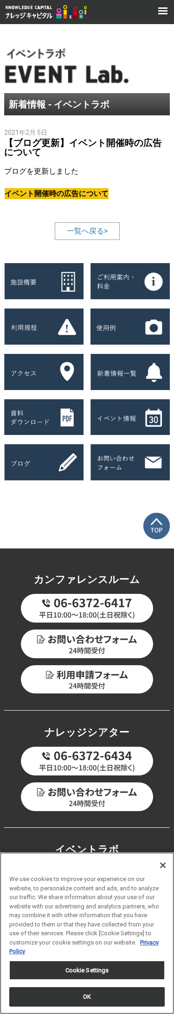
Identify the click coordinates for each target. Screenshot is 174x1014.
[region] (87, 933)
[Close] (163, 865)
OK (87, 996)
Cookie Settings (87, 970)
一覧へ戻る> (87, 231)
